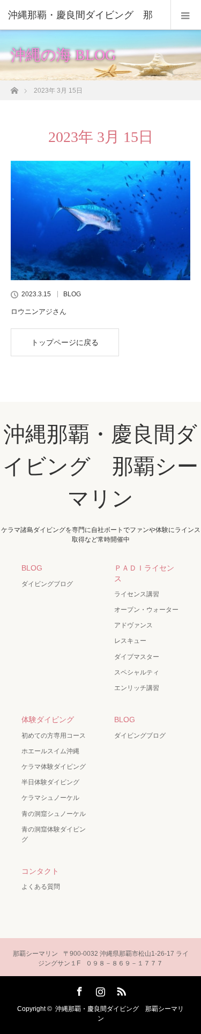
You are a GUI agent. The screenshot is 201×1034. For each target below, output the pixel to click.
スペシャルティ (136, 672)
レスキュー (130, 641)
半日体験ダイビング (50, 782)
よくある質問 (40, 886)
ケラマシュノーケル (50, 797)
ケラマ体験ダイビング (53, 766)
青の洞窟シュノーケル (53, 814)
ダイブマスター (136, 657)
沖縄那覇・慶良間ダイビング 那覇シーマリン (100, 466)
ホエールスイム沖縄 (50, 751)
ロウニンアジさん (38, 312)
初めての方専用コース (53, 735)
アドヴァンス (133, 625)
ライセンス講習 (136, 594)
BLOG (72, 294)
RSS (120, 989)
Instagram (99, 989)
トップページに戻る (65, 342)
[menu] (185, 15)
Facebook (78, 989)
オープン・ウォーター (146, 609)
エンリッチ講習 (136, 688)
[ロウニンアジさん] (100, 220)
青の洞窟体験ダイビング (53, 834)
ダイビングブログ (47, 584)
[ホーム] (14, 88)
